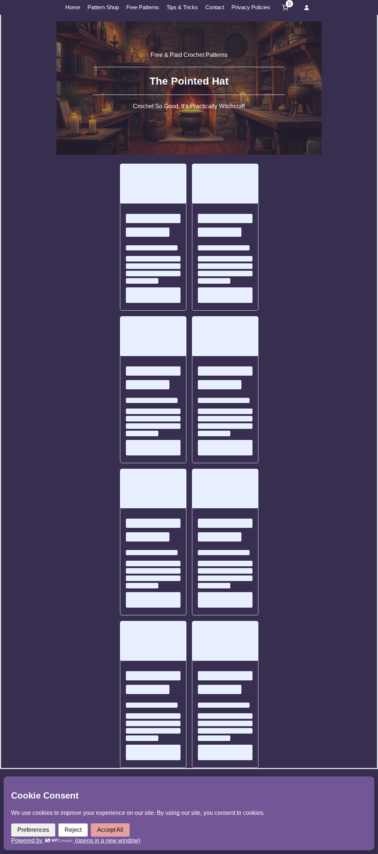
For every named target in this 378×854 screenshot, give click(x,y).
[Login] (306, 7)
